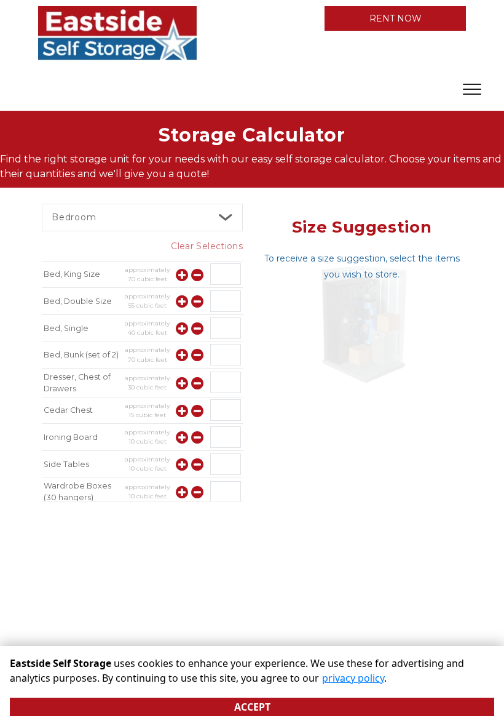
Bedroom (74, 217)
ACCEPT (252, 707)
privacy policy (353, 678)
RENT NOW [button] (395, 18)
